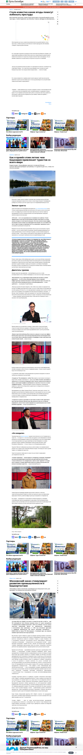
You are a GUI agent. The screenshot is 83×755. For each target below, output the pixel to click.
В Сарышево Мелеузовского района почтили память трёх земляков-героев (41, 7)
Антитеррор (56, 1)
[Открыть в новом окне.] (15, 113)
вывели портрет (25, 436)
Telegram (71, 1)
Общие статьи (12, 578)
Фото (50, 104)
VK (62, 1)
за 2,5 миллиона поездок (41, 208)
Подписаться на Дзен (48, 1)
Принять (71, 752)
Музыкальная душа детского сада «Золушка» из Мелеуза (45, 4)
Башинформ (48, 102)
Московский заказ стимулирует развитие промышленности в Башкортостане (27, 4)
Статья (8, 4)
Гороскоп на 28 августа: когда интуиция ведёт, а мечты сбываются (63, 4)
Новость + (11, 9)
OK (66, 1)
